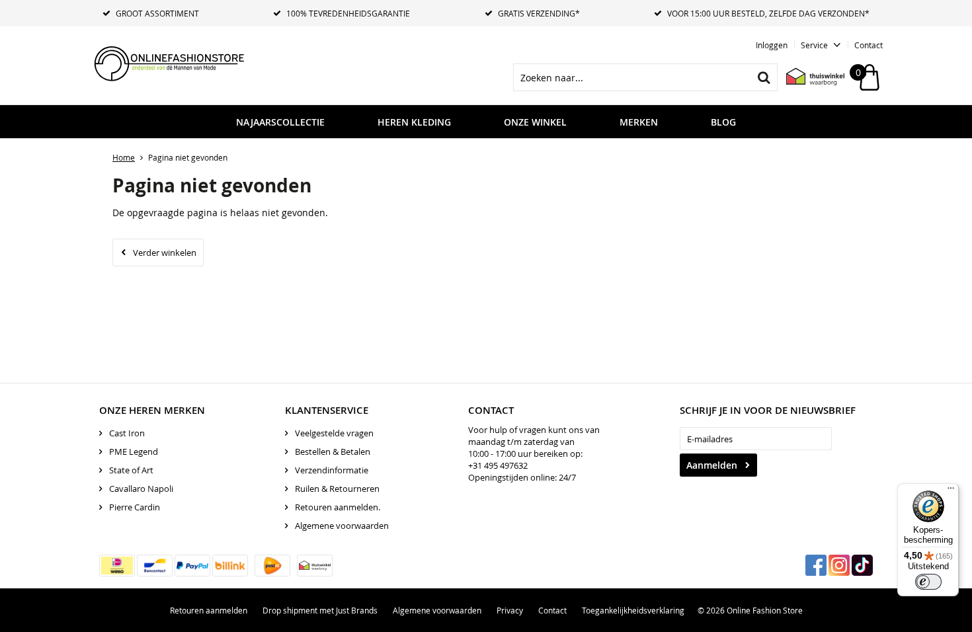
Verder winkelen (164, 252)
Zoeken (763, 77)
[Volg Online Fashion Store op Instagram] (839, 565)
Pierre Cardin (134, 507)
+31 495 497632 (498, 465)
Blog (723, 122)
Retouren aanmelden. (337, 507)
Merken (639, 122)
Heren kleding (414, 122)
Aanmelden (711, 465)
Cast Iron (127, 433)
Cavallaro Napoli (141, 488)
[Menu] (951, 491)
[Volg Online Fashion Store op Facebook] (816, 565)
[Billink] (230, 565)
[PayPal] (192, 565)
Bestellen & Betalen (332, 451)
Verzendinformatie (331, 470)
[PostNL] (272, 565)
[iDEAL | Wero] (117, 565)
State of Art (131, 470)
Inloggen (772, 45)
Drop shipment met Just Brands (320, 610)
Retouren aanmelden (208, 610)
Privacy (510, 610)
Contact (868, 45)
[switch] (928, 582)
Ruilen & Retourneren (337, 488)
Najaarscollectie (280, 122)
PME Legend (133, 451)
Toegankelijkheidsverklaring (633, 610)
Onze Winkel (535, 122)
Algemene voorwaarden (342, 526)
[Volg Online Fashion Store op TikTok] (862, 565)
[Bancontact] (155, 565)
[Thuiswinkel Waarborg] (809, 77)
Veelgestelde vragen (334, 433)
